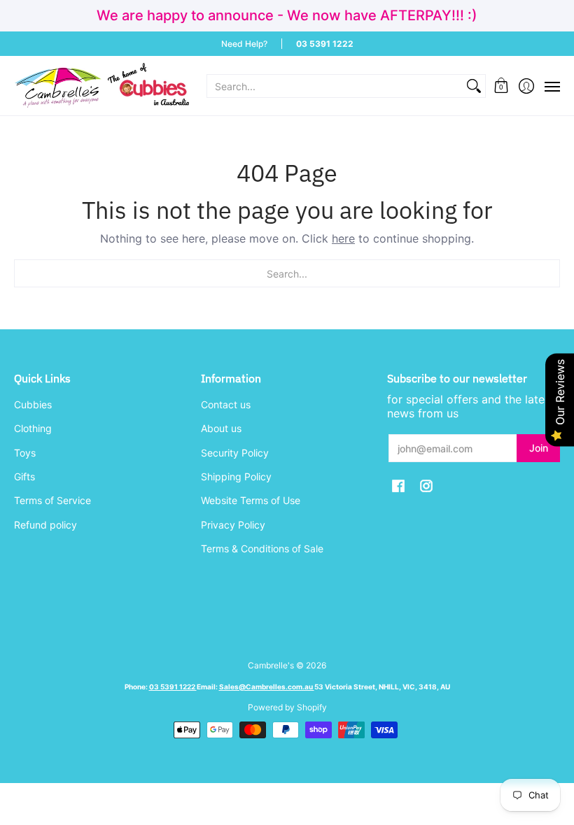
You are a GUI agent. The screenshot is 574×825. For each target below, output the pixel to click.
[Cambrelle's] (101, 85)
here (343, 238)
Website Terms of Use (250, 500)
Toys (25, 453)
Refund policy (45, 525)
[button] (501, 85)
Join (538, 448)
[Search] (474, 86)
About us (221, 428)
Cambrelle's (271, 665)
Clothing (33, 428)
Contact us (226, 404)
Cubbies (33, 404)
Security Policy (235, 453)
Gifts (24, 476)
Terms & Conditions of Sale (262, 548)
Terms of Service (52, 500)
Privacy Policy (233, 525)
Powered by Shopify (287, 707)
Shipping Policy (236, 476)
